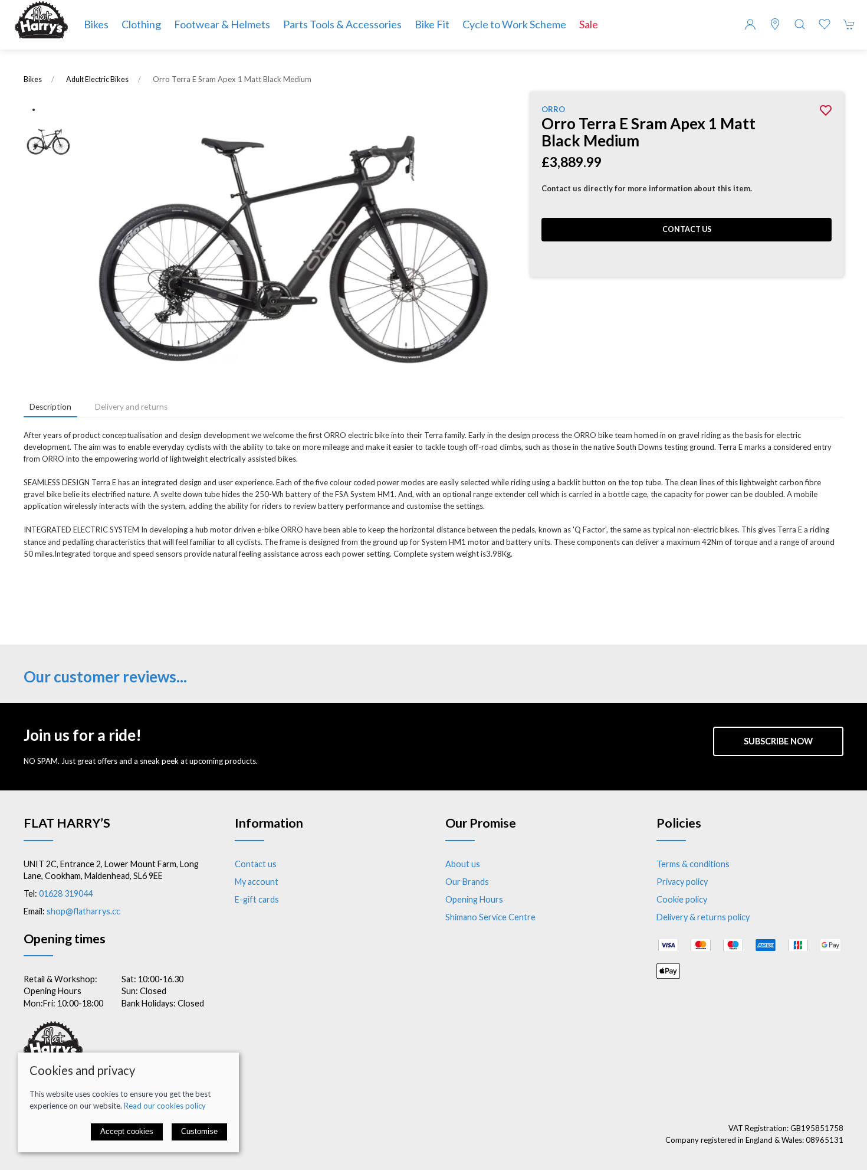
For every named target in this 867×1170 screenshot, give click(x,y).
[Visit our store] (775, 24)
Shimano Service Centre (490, 917)
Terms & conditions (693, 864)
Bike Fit (432, 24)
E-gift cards (257, 899)
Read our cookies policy (165, 1105)
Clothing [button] (141, 24)
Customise (199, 1131)
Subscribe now (778, 741)
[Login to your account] (750, 24)
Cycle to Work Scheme (514, 24)
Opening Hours (474, 899)
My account (256, 882)
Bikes (33, 79)
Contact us (686, 229)
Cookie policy (681, 899)
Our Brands (467, 882)
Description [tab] (50, 406)
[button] (800, 24)
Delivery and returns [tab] (131, 406)
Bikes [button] (96, 24)
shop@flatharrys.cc (83, 911)
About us (462, 864)
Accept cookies (126, 1131)
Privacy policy (682, 882)
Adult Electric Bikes (97, 79)
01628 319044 (66, 893)
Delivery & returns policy (703, 917)
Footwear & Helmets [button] (222, 24)
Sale (588, 24)
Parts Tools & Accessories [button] (342, 24)
